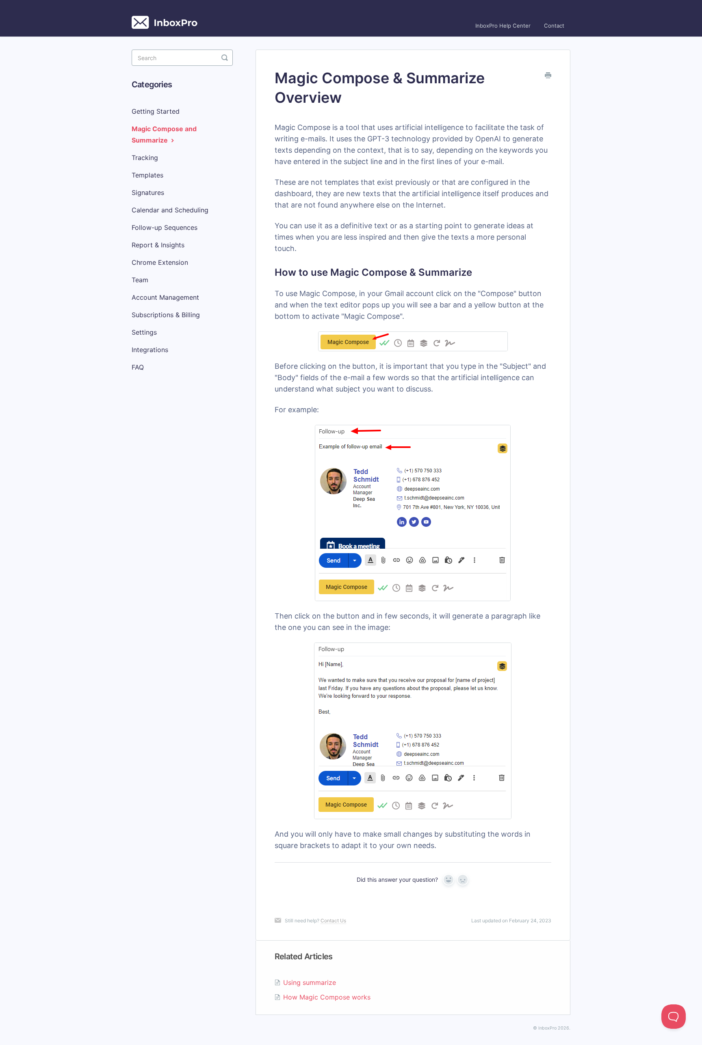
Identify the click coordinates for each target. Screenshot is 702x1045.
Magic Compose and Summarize (164, 134)
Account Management (165, 297)
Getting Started (156, 111)
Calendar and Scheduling (170, 210)
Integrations (150, 350)
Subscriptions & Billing (166, 315)
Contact (554, 25)
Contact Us (333, 920)
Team (140, 280)
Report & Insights (158, 245)
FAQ (138, 367)
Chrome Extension (160, 262)
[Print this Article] (548, 75)
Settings (144, 332)
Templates (147, 175)
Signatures (148, 192)
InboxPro (547, 1028)
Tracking (145, 158)
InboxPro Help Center (503, 25)
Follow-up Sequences (164, 227)
